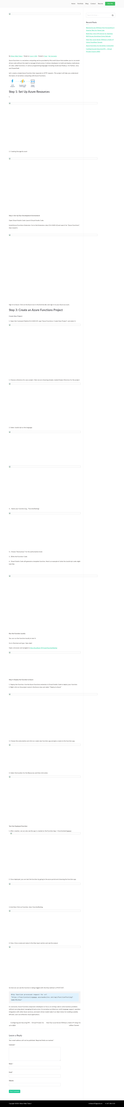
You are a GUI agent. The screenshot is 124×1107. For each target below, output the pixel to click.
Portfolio (80, 3)
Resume (100, 3)
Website (11, 1080)
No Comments (52, 56)
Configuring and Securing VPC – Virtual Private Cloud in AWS (99, 50)
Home (73, 3)
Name (11, 1064)
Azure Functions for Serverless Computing (99, 45)
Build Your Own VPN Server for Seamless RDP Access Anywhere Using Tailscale (99, 35)
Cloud (45, 56)
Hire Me (110, 3)
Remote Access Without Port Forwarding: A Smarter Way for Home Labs (100, 29)
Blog (86, 3)
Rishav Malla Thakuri (17, 56)
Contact (93, 3)
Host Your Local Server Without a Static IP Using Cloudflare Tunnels (100, 41)
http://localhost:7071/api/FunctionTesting (43, 648)
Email (11, 1072)
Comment (12, 1045)
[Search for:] (100, 15)
